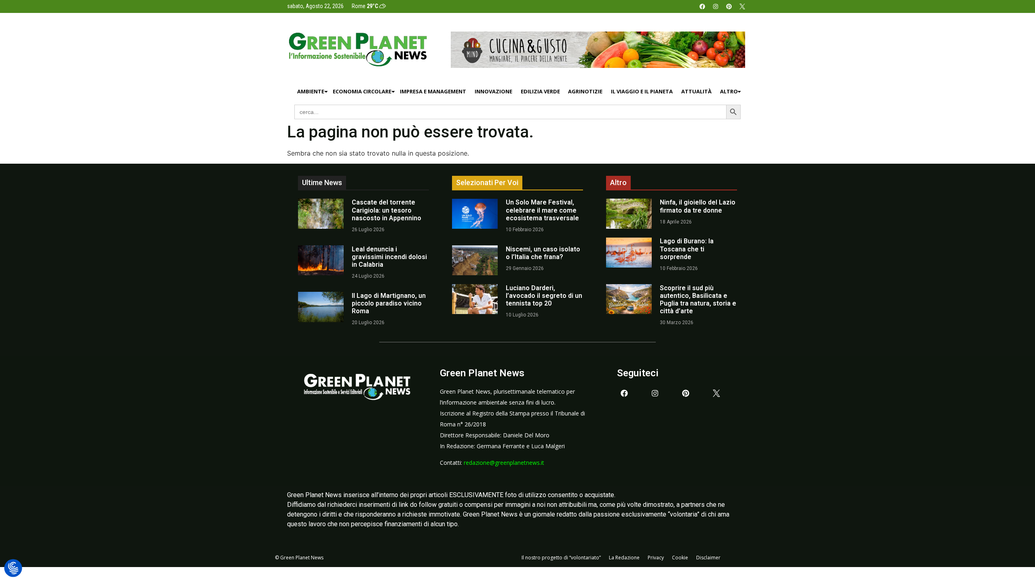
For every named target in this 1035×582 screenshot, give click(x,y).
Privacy (656, 557)
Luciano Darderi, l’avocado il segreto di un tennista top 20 (544, 295)
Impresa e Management (433, 91)
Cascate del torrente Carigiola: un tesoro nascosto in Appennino (386, 209)
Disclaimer (708, 557)
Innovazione (493, 91)
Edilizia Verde (540, 91)
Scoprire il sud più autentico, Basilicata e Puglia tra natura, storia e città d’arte (698, 299)
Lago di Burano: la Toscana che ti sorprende (687, 248)
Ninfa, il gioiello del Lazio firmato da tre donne (697, 206)
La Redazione (624, 557)
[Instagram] (715, 6)
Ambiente (310, 91)
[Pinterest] (729, 6)
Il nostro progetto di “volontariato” (561, 557)
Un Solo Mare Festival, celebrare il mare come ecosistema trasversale (542, 209)
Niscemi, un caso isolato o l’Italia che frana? (543, 253)
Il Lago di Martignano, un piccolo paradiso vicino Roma (389, 303)
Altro (729, 91)
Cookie (680, 557)
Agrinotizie (585, 91)
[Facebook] (702, 6)
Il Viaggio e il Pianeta (642, 91)
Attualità (696, 91)
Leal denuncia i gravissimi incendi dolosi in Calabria (389, 256)
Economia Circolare (362, 91)
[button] (13, 568)
